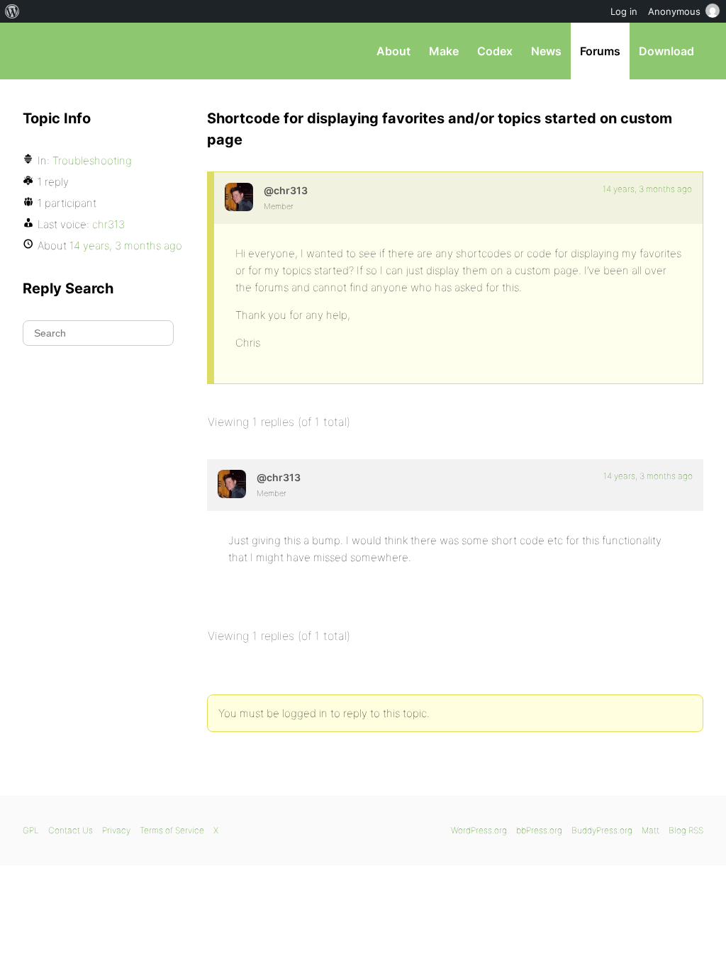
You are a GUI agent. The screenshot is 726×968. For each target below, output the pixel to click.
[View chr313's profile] (239, 197)
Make (444, 51)
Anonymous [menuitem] (674, 11)
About (393, 51)
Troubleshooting (92, 160)
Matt (650, 830)
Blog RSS (686, 830)
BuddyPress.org (601, 830)
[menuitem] (12, 11)
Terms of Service (172, 830)
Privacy (116, 830)
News (546, 51)
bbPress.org (96, 51)
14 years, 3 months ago (647, 189)
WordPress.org (479, 830)
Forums (600, 51)
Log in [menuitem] (623, 11)
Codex (495, 51)
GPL (31, 830)
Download (666, 51)
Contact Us (70, 830)
